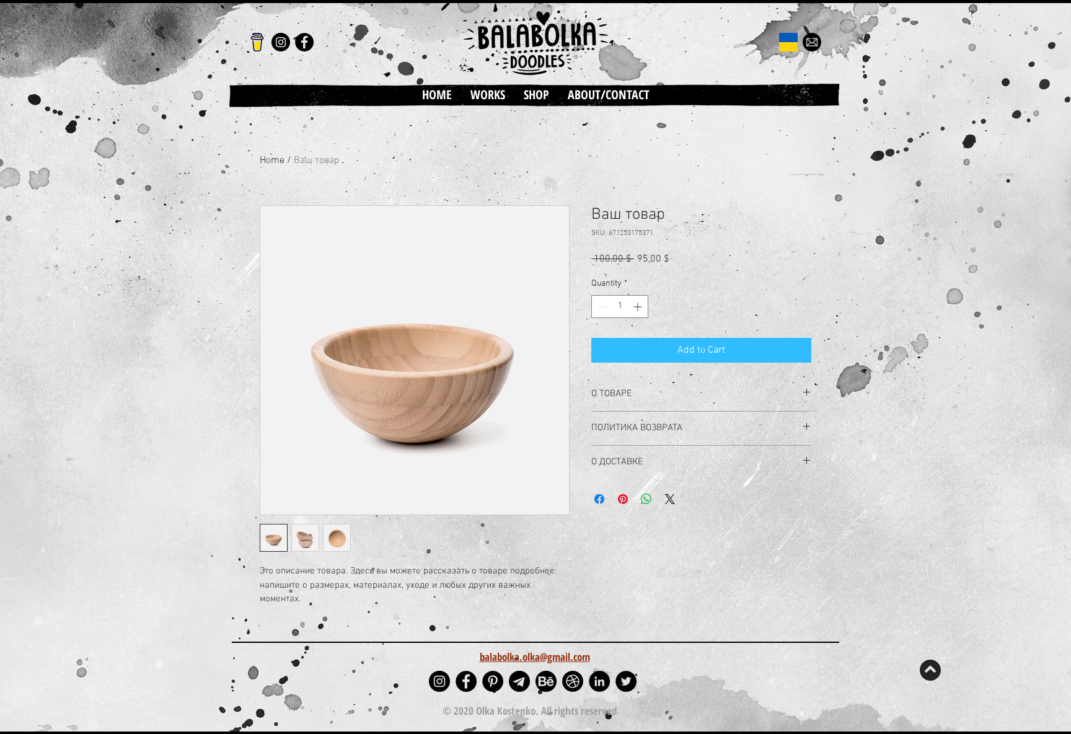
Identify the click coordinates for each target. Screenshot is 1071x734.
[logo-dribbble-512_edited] (572, 681)
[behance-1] (546, 681)
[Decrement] (601, 306)
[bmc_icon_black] (257, 42)
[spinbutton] (620, 306)
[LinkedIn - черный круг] (599, 681)
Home (272, 160)
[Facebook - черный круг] (304, 42)
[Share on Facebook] (599, 499)
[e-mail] (812, 42)
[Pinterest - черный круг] (492, 681)
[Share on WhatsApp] (646, 499)
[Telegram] (519, 681)
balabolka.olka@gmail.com (535, 657)
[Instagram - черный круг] (280, 42)
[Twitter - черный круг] (626, 681)
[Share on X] (670, 499)
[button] (487, 94)
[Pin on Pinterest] (622, 499)
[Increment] (638, 306)
